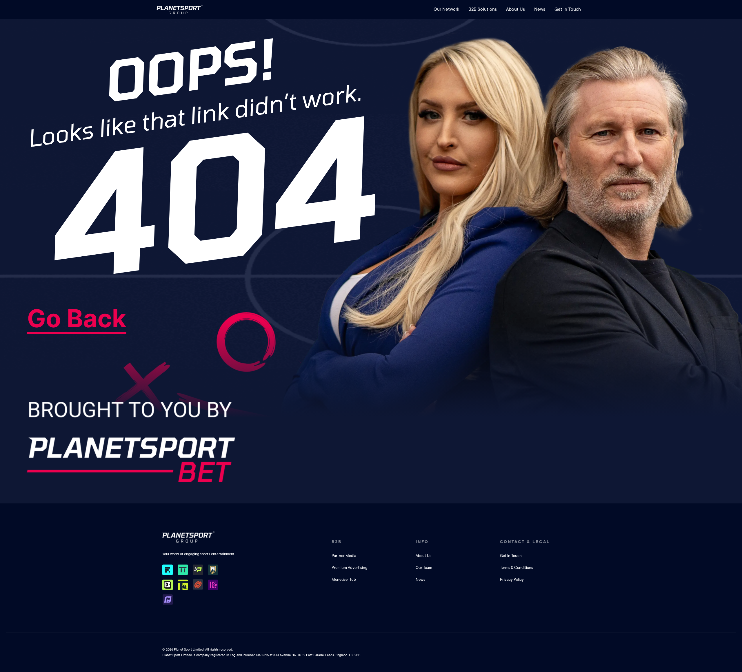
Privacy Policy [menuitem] (512, 579)
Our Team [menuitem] (424, 567)
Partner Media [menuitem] (344, 556)
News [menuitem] (539, 9)
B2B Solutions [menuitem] (482, 9)
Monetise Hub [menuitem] (344, 579)
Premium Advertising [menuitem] (350, 567)
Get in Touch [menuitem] (567, 9)
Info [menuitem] (422, 541)
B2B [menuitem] (337, 541)
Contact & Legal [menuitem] (525, 541)
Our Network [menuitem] (446, 9)
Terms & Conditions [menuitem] (516, 567)
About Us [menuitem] (515, 9)
